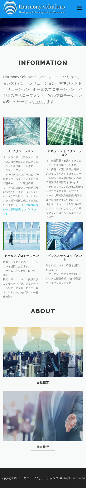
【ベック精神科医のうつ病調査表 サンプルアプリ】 (20, 209)
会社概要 (43, 382)
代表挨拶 (43, 446)
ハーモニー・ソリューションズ (38, 478)
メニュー (79, 8)
